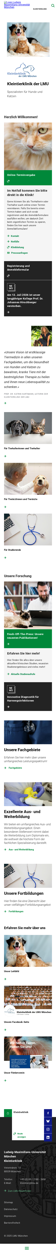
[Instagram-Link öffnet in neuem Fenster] (48, 1129)
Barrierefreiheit (12, 1222)
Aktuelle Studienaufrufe (23, 674)
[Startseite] (8, 1113)
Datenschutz (10, 1209)
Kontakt (15, 236)
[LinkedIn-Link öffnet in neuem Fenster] (48, 1137)
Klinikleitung (17, 247)
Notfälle (15, 241)
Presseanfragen (19, 253)
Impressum (10, 1216)
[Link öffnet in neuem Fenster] (28, 1124)
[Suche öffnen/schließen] (53, 5)
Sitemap (8, 1202)
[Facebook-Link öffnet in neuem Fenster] (48, 1113)
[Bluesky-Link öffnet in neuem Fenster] (48, 1121)
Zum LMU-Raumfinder (19, 1191)
